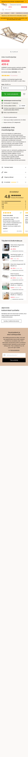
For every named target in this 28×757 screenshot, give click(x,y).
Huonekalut (7, 13)
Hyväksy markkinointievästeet (11, 321)
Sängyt (12, 13)
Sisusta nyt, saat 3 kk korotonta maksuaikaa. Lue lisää (14, 15)
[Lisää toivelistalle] (24, 94)
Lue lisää (5, 228)
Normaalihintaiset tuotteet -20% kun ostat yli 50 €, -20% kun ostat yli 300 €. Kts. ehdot (14, 19)
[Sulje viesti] (26, 1)
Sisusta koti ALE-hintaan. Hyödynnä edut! (12, 1)
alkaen (12, 72)
